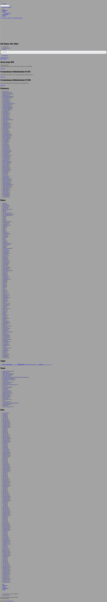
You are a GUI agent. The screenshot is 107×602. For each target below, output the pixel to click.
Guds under (5, 269)
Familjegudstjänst (14, 364)
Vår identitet (5, 355)
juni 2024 (4, 444)
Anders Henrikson (6, 92)
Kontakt (4, 589)
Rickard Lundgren (6, 181)
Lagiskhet (5, 296)
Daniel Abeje (5, 112)
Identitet (4, 285)
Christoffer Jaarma (6, 108)
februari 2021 (5, 493)
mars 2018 (5, 536)
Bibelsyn (4, 210)
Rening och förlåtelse (7, 331)
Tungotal (5, 349)
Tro (3, 346)
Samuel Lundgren (6, 183)
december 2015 (6, 566)
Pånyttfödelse (5, 323)
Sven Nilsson (5, 193)
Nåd (3, 313)
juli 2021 (4, 487)
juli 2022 (4, 473)
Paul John (5, 173)
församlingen (27, 364)
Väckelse (4, 351)
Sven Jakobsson (6, 192)
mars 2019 (5, 522)
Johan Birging (5, 149)
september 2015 (6, 569)
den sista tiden (7, 364)
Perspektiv (5, 327)
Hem (1, 18)
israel (40, 364)
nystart (51, 364)
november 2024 (6, 438)
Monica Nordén (6, 168)
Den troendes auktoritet (8, 214)
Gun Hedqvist (5, 131)
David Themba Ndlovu (7, 119)
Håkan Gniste (5, 136)
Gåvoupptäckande (6, 243)
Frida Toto (5, 129)
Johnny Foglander (6, 150)
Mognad (4, 312)
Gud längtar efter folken (17, 18)
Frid (3, 238)
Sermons (5, 18)
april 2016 (5, 561)
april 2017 (5, 546)
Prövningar (5, 329)
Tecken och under (6, 339)
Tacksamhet (5, 338)
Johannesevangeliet (7, 387)
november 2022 (6, 468)
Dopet (4, 219)
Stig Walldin (5, 190)
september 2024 (6, 441)
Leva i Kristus (5, 388)
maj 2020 (4, 504)
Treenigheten (5, 345)
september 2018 (6, 529)
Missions (4, 311)
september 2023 (6, 455)
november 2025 (6, 424)
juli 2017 (4, 545)
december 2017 (6, 540)
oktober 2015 (5, 568)
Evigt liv (4, 226)
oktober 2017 (5, 542)
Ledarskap (5, 298)
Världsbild (5, 356)
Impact (37, 364)
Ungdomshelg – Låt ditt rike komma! (10, 403)
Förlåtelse (5, 232)
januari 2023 (5, 465)
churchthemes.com (9, 601)
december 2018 (6, 525)
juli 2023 (4, 458)
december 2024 (6, 437)
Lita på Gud (5, 301)
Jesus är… (5, 385)
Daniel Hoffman (6, 113)
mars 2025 (5, 433)
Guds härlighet (6, 253)
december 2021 (6, 481)
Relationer (5, 330)
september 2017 (6, 544)
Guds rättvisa (5, 263)
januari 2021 (5, 495)
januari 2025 (5, 436)
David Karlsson (6, 118)
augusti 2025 (5, 427)
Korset (4, 291)
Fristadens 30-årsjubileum (8, 378)
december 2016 (6, 551)
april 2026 (5, 417)
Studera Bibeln (6, 335)
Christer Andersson (7, 106)
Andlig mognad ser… (4, 57)
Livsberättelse (6, 304)
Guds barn (5, 249)
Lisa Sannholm (6, 158)
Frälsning (5, 237)
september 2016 (6, 555)
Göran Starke (5, 130)
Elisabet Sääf (5, 124)
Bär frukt (5, 208)
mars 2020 (5, 507)
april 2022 (5, 476)
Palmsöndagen (6, 322)
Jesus (4, 287)
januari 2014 (5, 577)
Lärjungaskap (5, 297)
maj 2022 (4, 475)
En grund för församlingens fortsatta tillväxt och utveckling (15, 377)
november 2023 (6, 453)
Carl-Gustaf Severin (7, 102)
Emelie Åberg (5, 125)
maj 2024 (4, 446)
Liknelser (5, 389)
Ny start (4, 316)
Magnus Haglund (6, 161)
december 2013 (6, 578)
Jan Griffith (5, 143)
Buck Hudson (5, 98)
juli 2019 (4, 517)
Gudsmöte (5, 278)
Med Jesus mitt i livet (7, 393)
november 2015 (6, 567)
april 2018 (5, 535)
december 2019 (6, 511)
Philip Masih (5, 177)
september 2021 (6, 485)
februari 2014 (5, 576)
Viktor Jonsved (6, 196)
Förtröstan (5, 236)
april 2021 (5, 491)
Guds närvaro (5, 260)
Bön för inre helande (7, 374)
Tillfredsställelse (6, 341)
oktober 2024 (5, 439)
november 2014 (6, 571)
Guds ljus (4, 257)
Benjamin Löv (5, 95)
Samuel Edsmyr (6, 182)
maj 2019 (4, 519)
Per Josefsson (5, 176)
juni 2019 (4, 518)
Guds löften (5, 258)
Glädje (4, 247)
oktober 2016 (5, 554)
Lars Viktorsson (6, 156)
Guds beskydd (5, 251)
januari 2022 (5, 480)
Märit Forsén (5, 166)
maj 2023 (4, 460)
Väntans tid (5, 354)
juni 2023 (4, 459)
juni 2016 (4, 558)
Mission (9, 18)
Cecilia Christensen (7, 105)
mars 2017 (5, 547)
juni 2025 (4, 430)
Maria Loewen (6, 163)
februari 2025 (5, 435)
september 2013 (6, 582)
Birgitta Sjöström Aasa (7, 96)
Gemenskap (5, 244)
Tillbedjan (5, 340)
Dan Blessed (5, 111)
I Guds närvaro (6, 383)
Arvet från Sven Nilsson (8, 373)
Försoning (5, 235)
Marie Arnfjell (5, 165)
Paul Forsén (5, 172)
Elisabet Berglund (6, 123)
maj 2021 (4, 490)
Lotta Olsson (5, 160)
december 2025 (6, 422)
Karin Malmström (6, 155)
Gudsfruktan (5, 276)
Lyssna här (2, 68)
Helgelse (4, 281)
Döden (4, 216)
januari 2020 (5, 509)
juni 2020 (4, 503)
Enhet (4, 220)
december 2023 (6, 452)
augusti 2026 (5, 413)
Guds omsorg (5, 262)
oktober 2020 (5, 498)
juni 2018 (4, 533)
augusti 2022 (5, 471)
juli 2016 (4, 557)
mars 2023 (5, 463)
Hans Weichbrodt (6, 138)
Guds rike (33, 364)
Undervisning (5, 585)
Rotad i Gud (5, 398)
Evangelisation (6, 225)
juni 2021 (4, 489)
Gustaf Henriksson (7, 135)
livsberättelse (48, 364)
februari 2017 (5, 549)
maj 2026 (4, 416)
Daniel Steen (5, 114)
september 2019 (6, 514)
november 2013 (6, 579)
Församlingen (5, 233)
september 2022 (6, 470)
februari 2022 (5, 479)
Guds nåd (5, 259)
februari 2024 (5, 449)
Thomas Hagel (6, 194)
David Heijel (5, 117)
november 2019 (6, 512)
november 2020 (6, 497)
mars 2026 (5, 419)
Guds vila (4, 273)
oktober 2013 (5, 580)
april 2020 (5, 506)
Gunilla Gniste (5, 133)
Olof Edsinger (5, 171)
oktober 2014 (5, 572)
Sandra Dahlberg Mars (7, 184)
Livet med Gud (6, 303)
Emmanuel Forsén (6, 48)
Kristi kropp (5, 292)
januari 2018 (5, 539)
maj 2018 (4, 534)
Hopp (4, 284)
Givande (4, 246)
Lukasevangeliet (6, 392)
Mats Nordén (5, 167)
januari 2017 (5, 550)
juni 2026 (4, 415)
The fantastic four (6, 399)
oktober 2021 (5, 484)
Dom (4, 217)
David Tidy (5, 120)
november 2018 (6, 527)
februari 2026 (5, 420)
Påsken (4, 324)
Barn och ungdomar (7, 209)
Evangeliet (5, 224)
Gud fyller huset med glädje (8, 379)
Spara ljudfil (5, 55)
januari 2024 (5, 451)
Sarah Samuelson (6, 185)
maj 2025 (4, 431)
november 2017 (6, 541)
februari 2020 (5, 508)
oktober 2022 (5, 469)
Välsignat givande (6, 404)
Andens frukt (5, 205)
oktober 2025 (5, 425)
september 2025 (6, 426)
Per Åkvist (5, 174)
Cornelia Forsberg (6, 109)
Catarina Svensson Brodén (8, 103)
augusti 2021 (5, 486)
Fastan (4, 231)
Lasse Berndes (6, 157)
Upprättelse (5, 350)
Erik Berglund (5, 128)
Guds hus (5, 254)
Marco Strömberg (6, 162)
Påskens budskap (6, 325)
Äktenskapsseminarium (8, 371)
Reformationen (6, 396)
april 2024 (5, 447)
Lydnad (4, 307)
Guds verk (5, 271)
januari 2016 (5, 565)
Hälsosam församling (7, 382)
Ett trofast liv (5, 222)
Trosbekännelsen (6, 347)
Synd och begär (6, 336)
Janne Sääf (5, 145)
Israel (4, 286)
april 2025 (5, 432)
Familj (4, 230)
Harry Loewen (6, 139)
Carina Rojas (5, 101)
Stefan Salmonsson (7, 187)
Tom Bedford (5, 195)
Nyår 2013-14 (5, 394)
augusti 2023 (5, 457)
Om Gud (4, 317)
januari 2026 (5, 421)
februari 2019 (5, 523)
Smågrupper (5, 334)
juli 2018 (4, 531)
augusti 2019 (5, 516)
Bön (3, 211)
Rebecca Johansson (7, 179)
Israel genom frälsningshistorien (9, 384)
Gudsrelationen (6, 279)
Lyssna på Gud (6, 308)
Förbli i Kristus (3, 59)
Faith (4, 228)
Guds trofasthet (6, 268)
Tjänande (5, 342)
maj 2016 (4, 560)
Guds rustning (6, 266)
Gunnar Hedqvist (6, 134)
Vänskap (4, 352)
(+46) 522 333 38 (6, 595)
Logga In (4, 3)
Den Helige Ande (6, 213)
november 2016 (6, 552)
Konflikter (5, 290)
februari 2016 (5, 563)
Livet (4, 302)
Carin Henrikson (6, 100)
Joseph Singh (5, 154)
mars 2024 (5, 448)
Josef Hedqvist (6, 152)
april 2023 (5, 462)
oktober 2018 (5, 528)
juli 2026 (4, 414)
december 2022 (6, 466)
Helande (4, 280)
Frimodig (4, 241)
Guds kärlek (5, 255)
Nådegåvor (5, 314)
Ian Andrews (5, 140)
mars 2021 (5, 492)
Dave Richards (6, 116)
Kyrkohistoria (5, 295)
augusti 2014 (5, 574)
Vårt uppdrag (5, 357)
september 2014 (6, 573)
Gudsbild (4, 275)
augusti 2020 (5, 501)
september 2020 (6, 500)
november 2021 (6, 482)
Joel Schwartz (5, 147)
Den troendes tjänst (7, 215)
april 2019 (5, 520)
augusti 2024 (5, 442)
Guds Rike (5, 264)
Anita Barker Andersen (7, 93)
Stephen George (6, 189)
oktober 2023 (5, 454)
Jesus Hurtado (6, 146)
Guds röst (5, 265)
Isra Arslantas (5, 141)
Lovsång (4, 306)
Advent (4, 203)
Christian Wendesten (7, 107)
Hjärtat (4, 282)
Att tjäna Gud (5, 206)
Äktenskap (5, 204)
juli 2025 (4, 428)
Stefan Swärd (5, 188)
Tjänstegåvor (5, 344)
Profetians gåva (6, 328)
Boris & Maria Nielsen (7, 97)
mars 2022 (5, 477)
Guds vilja (5, 274)
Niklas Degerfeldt (6, 169)
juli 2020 (4, 502)
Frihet (4, 239)
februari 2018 (5, 538)
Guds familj (5, 252)
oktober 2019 (5, 513)
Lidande (4, 300)
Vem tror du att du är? (7, 406)
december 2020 (6, 496)
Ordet (4, 319)
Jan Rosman (5, 144)
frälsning (20, 364)
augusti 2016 (5, 556)
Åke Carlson (5, 91)
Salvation (5, 333)
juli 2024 (4, 443)
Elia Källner (5, 122)
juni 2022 (4, 474)
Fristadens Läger (5, 588)
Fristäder (4, 242)
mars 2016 (5, 562)
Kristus (4, 293)
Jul (3, 289)
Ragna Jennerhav (6, 178)
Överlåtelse (5, 320)
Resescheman (8, 13)
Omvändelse (5, 318)
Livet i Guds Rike (6, 390)
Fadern (4, 227)
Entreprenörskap (6, 221)
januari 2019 (5, 524)
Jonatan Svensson (6, 151)
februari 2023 (5, 464)
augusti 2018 (5, 530)
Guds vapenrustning (7, 270)
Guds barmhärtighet (7, 248)
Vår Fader (5, 405)
